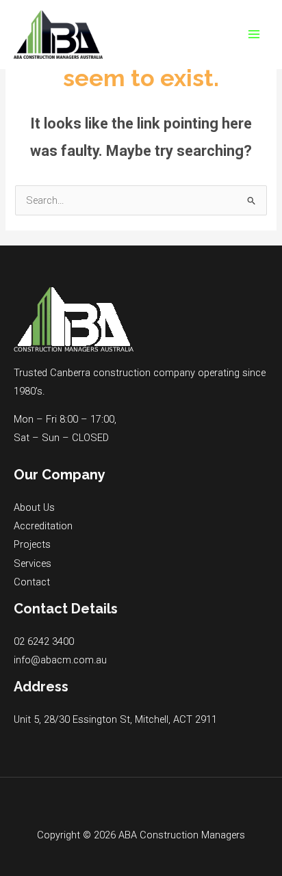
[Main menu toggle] (254, 34)
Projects (32, 544)
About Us (34, 507)
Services (32, 563)
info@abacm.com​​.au (60, 660)
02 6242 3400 (44, 641)
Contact (32, 582)
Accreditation (43, 526)
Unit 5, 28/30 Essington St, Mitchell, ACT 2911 (115, 719)
